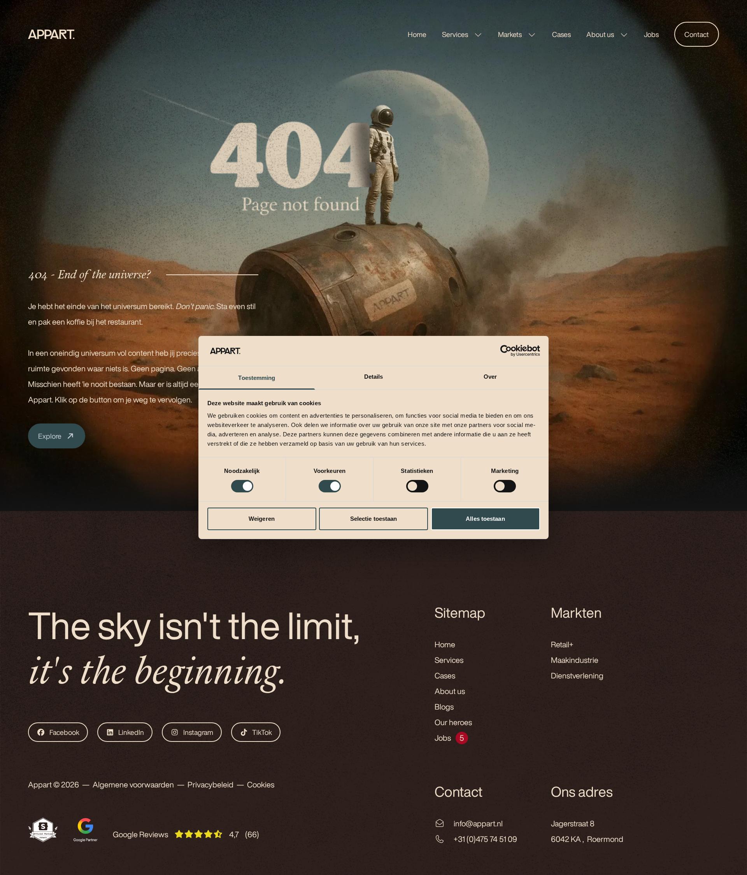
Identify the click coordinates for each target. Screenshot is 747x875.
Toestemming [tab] (256, 377)
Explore (49, 436)
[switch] (330, 486)
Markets (510, 34)
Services (455, 34)
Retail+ (562, 644)
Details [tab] (373, 376)
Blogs (444, 706)
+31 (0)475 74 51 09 (485, 839)
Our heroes (453, 722)
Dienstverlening (577, 675)
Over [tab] (490, 376)
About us (600, 34)
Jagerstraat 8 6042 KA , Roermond (587, 831)
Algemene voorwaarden (133, 784)
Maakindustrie (574, 660)
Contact (696, 34)
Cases (561, 34)
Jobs (651, 34)
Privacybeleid (210, 784)
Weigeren (262, 518)
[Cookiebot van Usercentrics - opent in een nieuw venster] (506, 351)
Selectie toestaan (373, 518)
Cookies (260, 784)
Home (417, 34)
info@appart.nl (478, 823)
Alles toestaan (485, 518)
